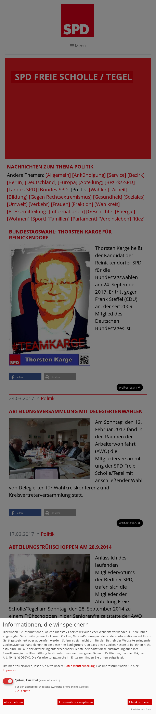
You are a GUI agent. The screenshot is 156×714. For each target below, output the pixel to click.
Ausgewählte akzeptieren (76, 702)
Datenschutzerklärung (79, 666)
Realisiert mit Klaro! (141, 709)
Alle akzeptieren (140, 702)
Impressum (10, 670)
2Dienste (22, 691)
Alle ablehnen (13, 702)
